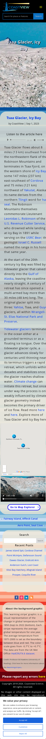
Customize (23, 727)
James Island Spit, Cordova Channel (24, 550)
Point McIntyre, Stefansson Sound (24, 555)
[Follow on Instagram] (21, 598)
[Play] (8, 140)
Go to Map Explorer (22, 507)
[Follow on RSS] (31, 598)
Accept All (23, 720)
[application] (24, 140)
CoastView (18, 123)
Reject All (23, 733)
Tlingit (22, 200)
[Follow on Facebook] (17, 598)
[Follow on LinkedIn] (26, 598)
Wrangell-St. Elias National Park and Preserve (25, 316)
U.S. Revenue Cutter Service (24, 223)
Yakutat (29, 190)
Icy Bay (41, 171)
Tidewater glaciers (17, 329)
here (41, 410)
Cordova (37, 180)
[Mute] (35, 140)
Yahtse (18, 307)
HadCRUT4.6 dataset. (23, 653)
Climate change (25, 381)
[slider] (39, 140)
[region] (23, 718)
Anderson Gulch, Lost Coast (24, 565)
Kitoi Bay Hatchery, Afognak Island (24, 569)
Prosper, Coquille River (24, 574)
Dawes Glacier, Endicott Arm (24, 560)
